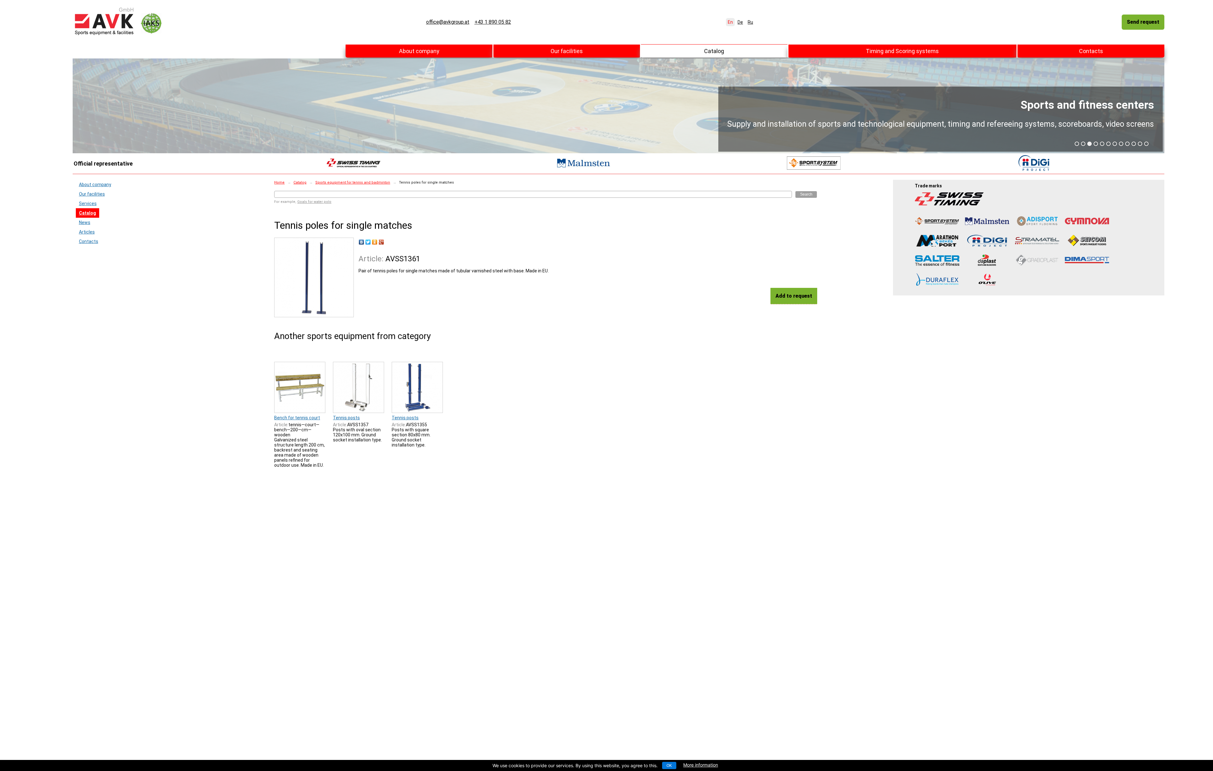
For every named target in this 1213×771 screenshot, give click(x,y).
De (740, 22)
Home (279, 182)
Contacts (1091, 51)
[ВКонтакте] (361, 242)
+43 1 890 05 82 (492, 22)
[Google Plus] (381, 242)
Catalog (714, 51)
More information (700, 765)
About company (419, 51)
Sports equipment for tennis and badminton (352, 182)
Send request (1143, 22)
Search (806, 194)
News (84, 222)
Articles (87, 231)
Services (88, 203)
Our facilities (567, 51)
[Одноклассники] (374, 242)
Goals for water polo (314, 202)
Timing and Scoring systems (902, 51)
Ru (750, 22)
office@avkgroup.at (447, 22)
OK (669, 765)
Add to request (793, 296)
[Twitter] (368, 242)
